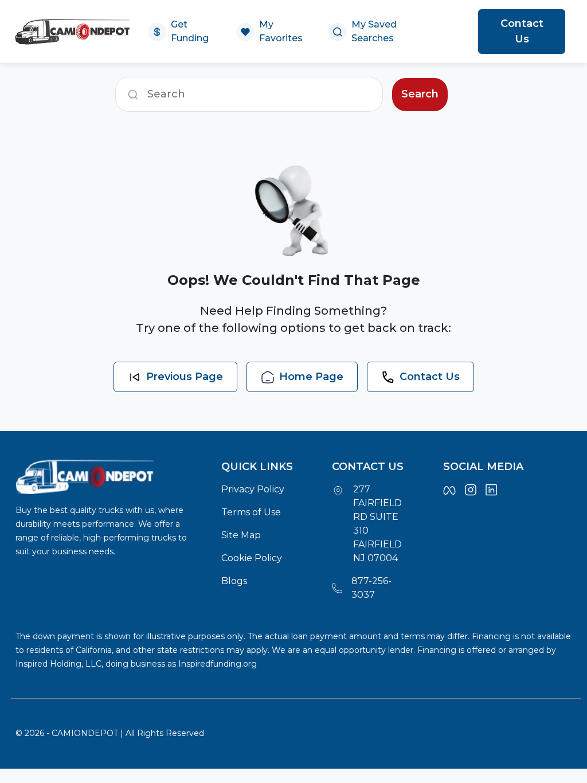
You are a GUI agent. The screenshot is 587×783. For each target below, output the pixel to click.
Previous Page (184, 376)
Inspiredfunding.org (217, 664)
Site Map (241, 535)
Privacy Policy (252, 489)
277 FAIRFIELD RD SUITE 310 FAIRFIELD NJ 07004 (377, 523)
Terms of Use (251, 512)
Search (420, 94)
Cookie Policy (251, 558)
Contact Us (521, 31)
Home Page (311, 376)
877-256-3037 (371, 587)
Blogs (234, 580)
